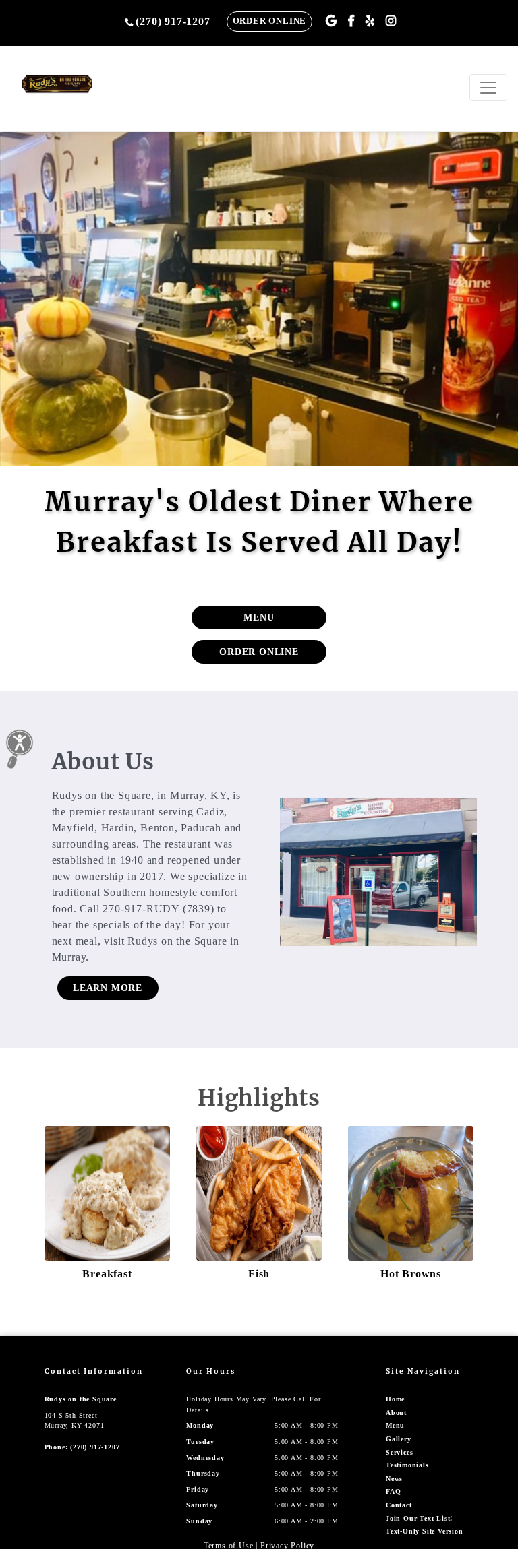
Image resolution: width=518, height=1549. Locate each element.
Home (395, 1399)
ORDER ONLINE (270, 21)
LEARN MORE (107, 988)
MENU (258, 617)
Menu (395, 1425)
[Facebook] (351, 21)
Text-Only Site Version (424, 1531)
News (394, 1478)
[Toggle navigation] (488, 87)
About (396, 1412)
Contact (399, 1505)
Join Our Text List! (419, 1518)
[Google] (331, 21)
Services (399, 1452)
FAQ (393, 1491)
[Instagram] (391, 21)
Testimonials (407, 1465)
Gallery (398, 1439)
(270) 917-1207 (173, 21)
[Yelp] (370, 21)
